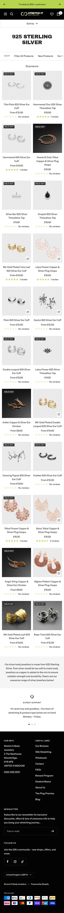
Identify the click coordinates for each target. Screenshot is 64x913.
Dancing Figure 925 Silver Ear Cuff (16, 477)
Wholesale (41, 757)
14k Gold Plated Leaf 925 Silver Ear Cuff (16, 636)
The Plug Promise (44, 793)
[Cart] (58, 14)
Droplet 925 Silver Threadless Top (47, 216)
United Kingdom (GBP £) (17, 874)
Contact (39, 763)
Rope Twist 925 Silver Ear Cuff (47, 636)
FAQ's (38, 769)
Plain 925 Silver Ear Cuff (16, 320)
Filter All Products (23, 56)
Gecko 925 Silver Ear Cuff (47, 320)
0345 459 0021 (12, 771)
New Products (45, 56)
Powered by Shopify (40, 884)
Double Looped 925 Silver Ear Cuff (16, 371)
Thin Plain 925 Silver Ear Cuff (17, 106)
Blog (37, 799)
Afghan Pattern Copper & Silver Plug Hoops (47, 583)
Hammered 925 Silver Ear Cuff (16, 159)
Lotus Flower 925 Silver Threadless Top (47, 371)
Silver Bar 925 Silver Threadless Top (16, 216)
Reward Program (44, 775)
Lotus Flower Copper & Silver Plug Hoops (47, 269)
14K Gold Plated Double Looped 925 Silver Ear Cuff (47, 424)
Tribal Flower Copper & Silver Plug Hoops (16, 530)
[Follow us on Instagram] (15, 861)
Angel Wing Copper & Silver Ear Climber (16, 583)
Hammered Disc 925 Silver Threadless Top (47, 106)
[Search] (11, 14)
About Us (40, 787)
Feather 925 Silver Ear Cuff (47, 475)
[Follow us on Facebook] (7, 861)
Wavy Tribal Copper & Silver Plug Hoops (47, 530)
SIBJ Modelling (43, 751)
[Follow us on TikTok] (22, 861)
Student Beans (43, 781)
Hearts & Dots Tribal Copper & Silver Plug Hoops (47, 161)
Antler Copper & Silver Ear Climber (16, 424)
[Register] (52, 831)
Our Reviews (42, 745)
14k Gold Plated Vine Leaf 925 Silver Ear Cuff (16, 269)
